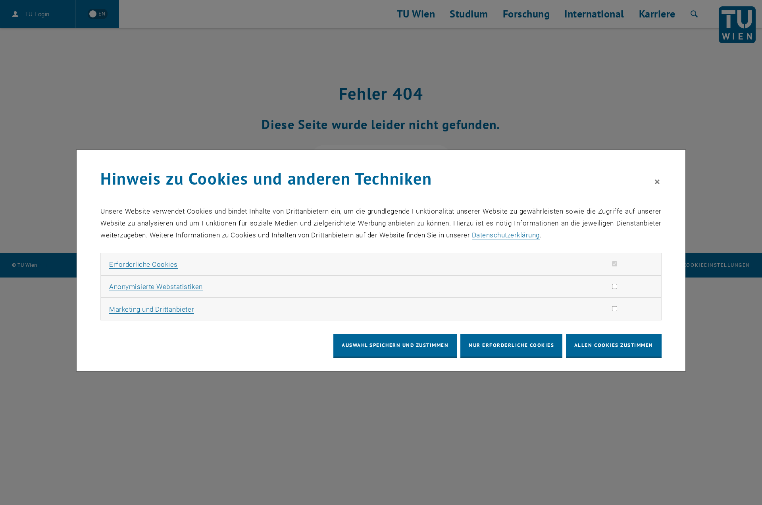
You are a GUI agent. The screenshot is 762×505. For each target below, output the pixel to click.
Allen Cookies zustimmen (613, 345)
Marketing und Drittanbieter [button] (151, 309)
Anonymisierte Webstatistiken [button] (155, 287)
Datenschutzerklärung (506, 235)
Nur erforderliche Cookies (511, 345)
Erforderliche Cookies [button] (143, 264)
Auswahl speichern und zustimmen (395, 345)
